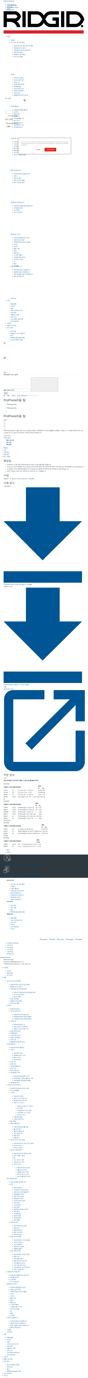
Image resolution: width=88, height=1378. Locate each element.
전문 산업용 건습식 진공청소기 (23, 274)
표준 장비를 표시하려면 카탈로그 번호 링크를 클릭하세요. (21, 780)
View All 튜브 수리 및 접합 (22, 1240)
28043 (5, 794)
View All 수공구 (18, 1053)
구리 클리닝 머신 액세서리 (22, 1267)
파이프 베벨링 (14, 1090)
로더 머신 (17, 120)
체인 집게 (17, 1211)
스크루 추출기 (18, 255)
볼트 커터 (17, 248)
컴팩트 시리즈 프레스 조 (21, 1029)
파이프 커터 (17, 1164)
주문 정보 (6, 454)
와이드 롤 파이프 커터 (24, 1176)
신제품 (12, 40)
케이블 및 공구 (18, 127)
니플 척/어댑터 (18, 1117)
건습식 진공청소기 (16, 266)
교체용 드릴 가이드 (20, 257)
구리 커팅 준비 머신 (20, 1265)
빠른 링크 (10, 914)
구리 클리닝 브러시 (19, 1263)
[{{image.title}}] (11, 404)
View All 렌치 (18, 1187)
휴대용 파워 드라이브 (20, 1100)
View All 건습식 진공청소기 (22, 270)
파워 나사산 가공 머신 (20, 1098)
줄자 (15, 263)
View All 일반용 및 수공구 (22, 238)
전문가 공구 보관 (19, 240)
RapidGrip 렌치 (19, 1194)
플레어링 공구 (18, 1230)
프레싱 (12, 74)
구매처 (9, 323)
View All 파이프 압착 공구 (21, 1014)
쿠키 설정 (10, 947)
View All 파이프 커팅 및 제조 (22, 1153)
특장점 (5, 448)
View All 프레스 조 (19, 1024)
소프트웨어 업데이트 (16, 319)
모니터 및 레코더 (19, 994)
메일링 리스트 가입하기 (17, 333)
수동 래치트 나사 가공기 (24, 1110)
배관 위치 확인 (18, 52)
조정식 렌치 (17, 1215)
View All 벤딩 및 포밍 (20, 1225)
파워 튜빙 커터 (18, 1258)
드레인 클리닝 (14, 106)
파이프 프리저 (18, 1242)
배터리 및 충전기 (19, 90)
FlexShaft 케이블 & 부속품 (22, 1080)
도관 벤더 (17, 210)
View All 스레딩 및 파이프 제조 (19, 1088)
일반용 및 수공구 (15, 234)
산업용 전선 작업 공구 (17, 202)
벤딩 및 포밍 (17, 178)
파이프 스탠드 (18, 1147)
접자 (15, 250)
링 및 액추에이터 (19, 84)
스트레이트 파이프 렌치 (21, 1190)
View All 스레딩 (18, 1096)
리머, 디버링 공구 (19, 1269)
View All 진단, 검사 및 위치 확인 (23, 46)
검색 (5, 393)
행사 (11, 335)
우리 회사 (10, 901)
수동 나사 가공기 (19, 1102)
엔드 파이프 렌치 (19, 1196)
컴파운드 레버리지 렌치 (21, 1209)
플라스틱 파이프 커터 (20, 1261)
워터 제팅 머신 (18, 122)
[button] (44, 1)
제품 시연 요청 (11, 325)
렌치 (15, 176)
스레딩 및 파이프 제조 (17, 138)
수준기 (16, 246)
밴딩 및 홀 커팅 (15, 1123)
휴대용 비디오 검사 (20, 48)
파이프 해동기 (18, 1244)
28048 (5, 797)
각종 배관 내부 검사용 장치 (22, 50)
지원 (8, 300)
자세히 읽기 (7, 438)
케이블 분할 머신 (19, 118)
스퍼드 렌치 (17, 1205)
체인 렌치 (17, 1207)
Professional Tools (12, 7)
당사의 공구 (10, 880)
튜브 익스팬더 (18, 1232)
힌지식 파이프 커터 (23, 1174)
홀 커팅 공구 (17, 1129)
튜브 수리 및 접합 (19, 180)
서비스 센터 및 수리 (16, 310)
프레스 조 (17, 82)
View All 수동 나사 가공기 (25, 1106)
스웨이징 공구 (18, 1234)
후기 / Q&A (6, 456)
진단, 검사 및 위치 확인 (17, 42)
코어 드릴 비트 (18, 1133)
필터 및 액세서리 (19, 276)
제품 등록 (13, 304)
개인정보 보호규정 (12, 943)
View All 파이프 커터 (23, 1167)
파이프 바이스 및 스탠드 (17, 1140)
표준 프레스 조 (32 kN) (21, 1026)
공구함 (12, 1315)
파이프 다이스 (21, 1114)
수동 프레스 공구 (19, 88)
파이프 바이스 (18, 1145)
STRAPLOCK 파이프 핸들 (22, 242)
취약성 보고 (10, 954)
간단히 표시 (7, 435)
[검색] (44, 384)
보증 (11, 308)
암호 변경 (10, 973)
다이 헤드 (20, 1108)
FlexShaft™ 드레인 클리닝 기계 (23, 1078)
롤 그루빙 (17, 148)
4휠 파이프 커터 (22, 1170)
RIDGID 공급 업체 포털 (17, 337)
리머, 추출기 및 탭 (19, 1155)
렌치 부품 (17, 1220)
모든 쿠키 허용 (50, 149)
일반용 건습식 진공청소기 (22, 272)
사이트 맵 (10, 949)
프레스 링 (17, 93)
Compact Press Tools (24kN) (22, 1019)
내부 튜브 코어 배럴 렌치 (21, 1192)
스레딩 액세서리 (19, 1119)
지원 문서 (6, 452)
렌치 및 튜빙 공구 (15, 170)
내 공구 (12, 306)
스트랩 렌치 (17, 1213)
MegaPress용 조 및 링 (21, 95)
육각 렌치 (17, 1203)
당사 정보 (10, 327)
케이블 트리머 (18, 208)
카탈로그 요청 (14, 314)
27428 (5, 792)
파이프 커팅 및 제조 (20, 154)
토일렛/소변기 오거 (19, 1055)
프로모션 (13, 298)
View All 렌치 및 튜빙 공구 (22, 174)
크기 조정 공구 (18, 212)
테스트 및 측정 (18, 56)
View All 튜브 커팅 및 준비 (22, 1254)
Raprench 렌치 (19, 1198)
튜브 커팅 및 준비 (19, 182)
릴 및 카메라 (17, 996)
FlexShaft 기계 (19, 125)
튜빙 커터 (17, 1256)
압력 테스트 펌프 (19, 1246)
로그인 (12, 929)
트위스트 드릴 (18, 259)
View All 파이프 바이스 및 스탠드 (24, 1143)
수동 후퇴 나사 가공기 (24, 1112)
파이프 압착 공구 (19, 80)
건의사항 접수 (14, 321)
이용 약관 (10, 951)
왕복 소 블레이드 (19, 1131)
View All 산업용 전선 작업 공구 (23, 206)
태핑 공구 (17, 1135)
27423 (5, 790)
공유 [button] (5, 419)
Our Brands (10, 9)
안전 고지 (13, 317)
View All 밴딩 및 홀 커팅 (21, 1127)
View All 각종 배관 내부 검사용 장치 (25, 992)
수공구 (16, 112)
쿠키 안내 (10, 945)
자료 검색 (13, 312)
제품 (8, 36)
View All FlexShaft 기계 (21, 1076)
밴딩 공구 (17, 1228)
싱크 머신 (17, 114)
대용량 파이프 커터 (23, 1172)
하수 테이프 (17, 1059)
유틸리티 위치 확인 (20, 54)
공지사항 (13, 331)
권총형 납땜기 (18, 1248)
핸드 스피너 (17, 1057)
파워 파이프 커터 (19, 1162)
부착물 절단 (17, 86)
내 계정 (5, 967)
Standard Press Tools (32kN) (22, 1016)
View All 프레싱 (18, 78)
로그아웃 (9, 975)
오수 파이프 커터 (19, 1160)
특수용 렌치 (17, 1218)
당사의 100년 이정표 (16, 340)
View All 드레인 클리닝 (21, 110)
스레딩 (16, 146)
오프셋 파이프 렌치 (19, 1200)
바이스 (16, 244)
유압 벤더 (17, 1137)
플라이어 (16, 253)
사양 (4, 450)
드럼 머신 (17, 116)
